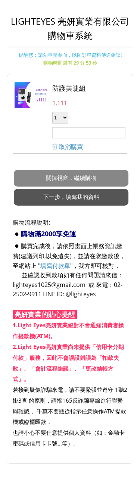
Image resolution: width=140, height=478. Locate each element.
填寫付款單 (55, 266)
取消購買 (70, 147)
